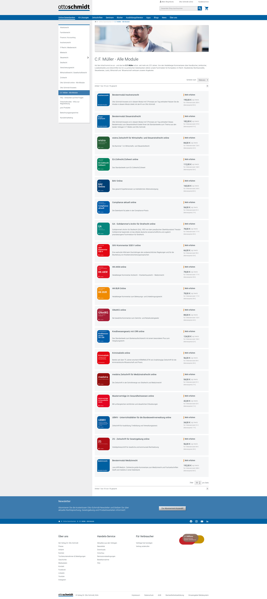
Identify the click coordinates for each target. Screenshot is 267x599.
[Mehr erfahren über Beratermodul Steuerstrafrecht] (103, 121)
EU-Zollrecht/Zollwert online (125, 159)
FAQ (98, 563)
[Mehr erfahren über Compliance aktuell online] (103, 207)
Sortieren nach (191, 80)
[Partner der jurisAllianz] (192, 539)
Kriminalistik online (121, 353)
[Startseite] (65, 596)
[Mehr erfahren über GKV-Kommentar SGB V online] (103, 250)
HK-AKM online (119, 267)
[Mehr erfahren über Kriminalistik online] (103, 358)
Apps (148, 17)
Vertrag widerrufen (142, 546)
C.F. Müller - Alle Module (69, 93)
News (164, 17)
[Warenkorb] (206, 8)
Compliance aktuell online (124, 202)
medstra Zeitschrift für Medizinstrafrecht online (134, 374)
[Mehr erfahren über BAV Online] (103, 186)
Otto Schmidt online (186, 2)
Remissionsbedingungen (106, 556)
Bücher (120, 17)
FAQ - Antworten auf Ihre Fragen (71, 98)
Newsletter (101, 546)
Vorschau (100, 553)
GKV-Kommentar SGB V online (126, 245)
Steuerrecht (64, 58)
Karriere (61, 553)
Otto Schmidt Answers (68, 88)
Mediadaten (62, 563)
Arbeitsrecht (64, 28)
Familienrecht (65, 33)
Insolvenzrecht (65, 43)
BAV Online (117, 181)
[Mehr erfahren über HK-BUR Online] (103, 293)
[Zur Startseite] (95, 21)
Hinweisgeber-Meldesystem (198, 595)
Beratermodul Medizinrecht (125, 460)
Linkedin (61, 573)
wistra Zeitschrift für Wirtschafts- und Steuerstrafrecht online (140, 138)
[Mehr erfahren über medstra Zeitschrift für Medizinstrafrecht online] (103, 379)
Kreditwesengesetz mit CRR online (128, 331)
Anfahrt (61, 550)
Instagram (62, 580)
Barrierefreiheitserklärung (175, 595)
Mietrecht (63, 53)
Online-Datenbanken (66, 17)
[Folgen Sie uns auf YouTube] (201, 521)
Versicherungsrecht (67, 68)
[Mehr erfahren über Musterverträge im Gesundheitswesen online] (103, 401)
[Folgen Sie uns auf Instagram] (196, 521)
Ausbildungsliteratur (134, 17)
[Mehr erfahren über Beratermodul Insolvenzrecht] (103, 100)
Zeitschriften (97, 17)
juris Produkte (65, 108)
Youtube (61, 576)
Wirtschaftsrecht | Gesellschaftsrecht (73, 73)
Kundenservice (203, 2)
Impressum (136, 595)
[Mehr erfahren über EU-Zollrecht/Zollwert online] (103, 164)
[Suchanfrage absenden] (200, 8)
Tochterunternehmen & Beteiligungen (72, 556)
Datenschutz (149, 595)
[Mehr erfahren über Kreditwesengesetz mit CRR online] (103, 336)
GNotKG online (119, 310)
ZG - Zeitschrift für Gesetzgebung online (130, 439)
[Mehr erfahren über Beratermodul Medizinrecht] (103, 465)
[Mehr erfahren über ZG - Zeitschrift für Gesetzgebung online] (103, 444)
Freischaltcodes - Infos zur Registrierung (69, 103)
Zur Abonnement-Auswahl (172, 508)
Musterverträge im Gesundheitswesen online (133, 396)
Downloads (101, 550)
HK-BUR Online (119, 288)
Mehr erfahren (190, 95)
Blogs (156, 17)
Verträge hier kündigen (144, 543)
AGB (159, 595)
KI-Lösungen (83, 17)
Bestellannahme (103, 560)
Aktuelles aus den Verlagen (107, 543)
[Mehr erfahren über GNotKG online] (103, 315)
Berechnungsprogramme (69, 113)
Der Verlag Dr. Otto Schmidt (68, 543)
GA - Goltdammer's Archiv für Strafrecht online (133, 224)
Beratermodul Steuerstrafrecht (126, 116)
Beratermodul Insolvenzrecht (125, 95)
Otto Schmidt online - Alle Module (72, 83)
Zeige (191, 483)
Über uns (173, 17)
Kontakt (61, 566)
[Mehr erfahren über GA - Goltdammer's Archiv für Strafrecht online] (103, 229)
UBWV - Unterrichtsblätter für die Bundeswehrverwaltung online (141, 417)
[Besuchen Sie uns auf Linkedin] (207, 521)
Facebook (62, 570)
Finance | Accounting (68, 38)
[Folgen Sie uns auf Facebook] (191, 521)
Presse (60, 546)
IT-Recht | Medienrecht (68, 48)
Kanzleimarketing (66, 118)
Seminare (110, 17)
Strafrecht (63, 63)
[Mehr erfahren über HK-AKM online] (103, 272)
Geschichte (62, 560)
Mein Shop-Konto (168, 2)
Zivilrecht (63, 78)
